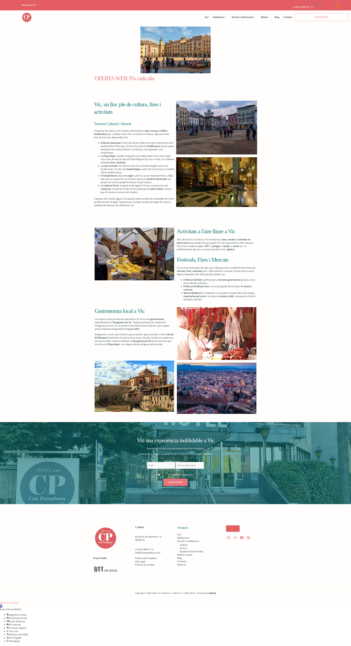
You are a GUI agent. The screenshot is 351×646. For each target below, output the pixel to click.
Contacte (287, 17)
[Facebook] (242, 537)
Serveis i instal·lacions (243, 17)
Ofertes (264, 17)
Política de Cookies (145, 564)
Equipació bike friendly (191, 551)
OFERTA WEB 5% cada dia (124, 78)
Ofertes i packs (184, 554)
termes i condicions (182, 474)
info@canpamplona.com (147, 552)
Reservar (181, 564)
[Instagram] (228, 537)
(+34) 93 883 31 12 (303, 7)
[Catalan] (339, 5)
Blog (277, 17)
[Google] (248, 537)
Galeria (183, 544)
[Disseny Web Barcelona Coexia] (212, 593)
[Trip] (235, 537)
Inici (207, 17)
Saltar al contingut (9, 602)
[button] (1, 606)
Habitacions (218, 17)
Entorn (183, 548)
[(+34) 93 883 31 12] (311, 1)
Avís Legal (140, 561)
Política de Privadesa (146, 558)
